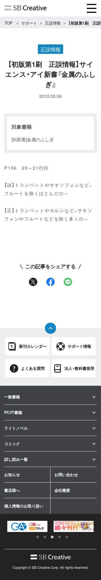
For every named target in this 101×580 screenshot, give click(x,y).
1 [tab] (37, 537)
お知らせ (12, 474)
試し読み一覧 (16, 459)
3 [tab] (52, 537)
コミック (12, 443)
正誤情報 (53, 23)
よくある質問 (33, 368)
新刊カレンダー (33, 346)
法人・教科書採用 (79, 368)
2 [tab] (44, 537)
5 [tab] (66, 537)
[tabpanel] (27, 526)
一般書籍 (12, 396)
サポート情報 (79, 346)
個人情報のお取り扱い (23, 505)
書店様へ (12, 490)
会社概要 (62, 490)
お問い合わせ (66, 474)
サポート (29, 23)
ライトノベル (16, 428)
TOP (8, 23)
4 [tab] (59, 537)
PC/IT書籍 (13, 412)
